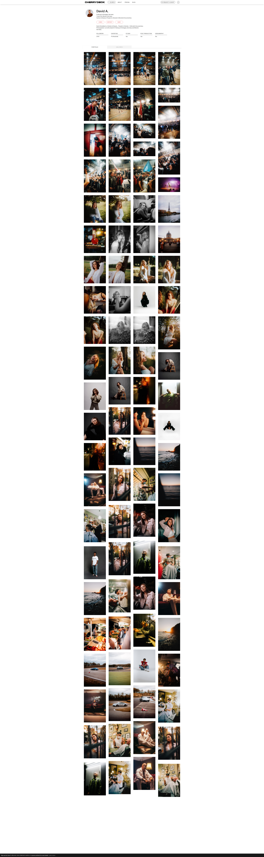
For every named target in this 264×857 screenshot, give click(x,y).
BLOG (133, 2)
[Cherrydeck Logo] (94, 2)
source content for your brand (39, 855)
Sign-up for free (5, 855)
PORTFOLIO (95, 47)
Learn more (52, 855)
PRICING (127, 2)
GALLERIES (119, 47)
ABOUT (120, 2)
